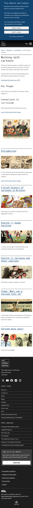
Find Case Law (5, 433)
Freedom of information (9, 474)
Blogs (3, 399)
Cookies (4, 484)
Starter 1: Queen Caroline (11, 224)
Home (2, 50)
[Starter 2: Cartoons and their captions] (16, 272)
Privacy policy (6, 481)
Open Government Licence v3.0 (10, 496)
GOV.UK (16, 504)
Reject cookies (16, 32)
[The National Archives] (3, 43)
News (3, 396)
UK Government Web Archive (10, 427)
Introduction (8, 150)
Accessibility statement (8, 471)
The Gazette (5, 436)
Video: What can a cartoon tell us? (11, 292)
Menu (26, 43)
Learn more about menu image (11, 112)
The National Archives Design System (12, 445)
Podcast (3, 402)
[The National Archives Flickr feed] (16, 380)
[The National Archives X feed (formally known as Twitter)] (3, 380)
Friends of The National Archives (11, 442)
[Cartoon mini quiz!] (16, 340)
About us (4, 390)
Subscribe (16, 463)
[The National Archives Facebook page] (12, 380)
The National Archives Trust (9, 439)
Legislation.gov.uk (6, 430)
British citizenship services (9, 414)
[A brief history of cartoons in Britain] (16, 201)
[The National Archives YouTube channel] (7, 380)
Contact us (4, 393)
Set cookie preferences (16, 36)
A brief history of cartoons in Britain (13, 188)
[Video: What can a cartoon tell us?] (16, 305)
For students (17, 50)
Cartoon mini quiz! (12, 328)
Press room (4, 408)
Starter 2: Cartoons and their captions (15, 259)
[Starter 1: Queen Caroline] (16, 236)
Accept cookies (16, 28)
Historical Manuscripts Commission (11, 417)
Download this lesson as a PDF (10, 80)
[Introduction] (16, 162)
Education (9, 50)
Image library (5, 405)
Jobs (2, 411)
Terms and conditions (8, 478)
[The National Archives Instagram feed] (20, 380)
